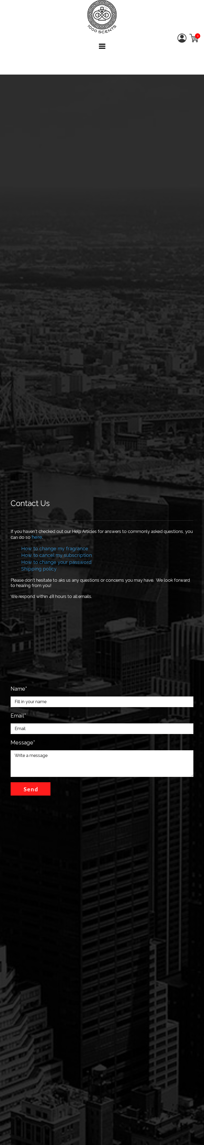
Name (19, 689)
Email (18, 715)
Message (23, 742)
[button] (102, 46)
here (37, 537)
